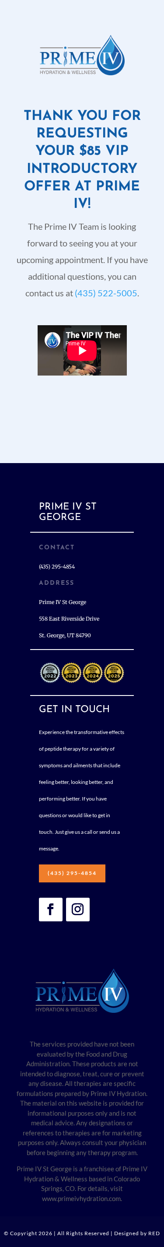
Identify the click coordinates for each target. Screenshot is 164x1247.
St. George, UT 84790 (65, 635)
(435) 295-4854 (72, 873)
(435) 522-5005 (106, 293)
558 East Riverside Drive (69, 618)
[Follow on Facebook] (51, 909)
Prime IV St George (62, 602)
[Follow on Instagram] (78, 909)
